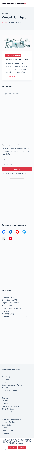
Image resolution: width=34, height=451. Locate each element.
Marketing (6, 377)
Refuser (22, 447)
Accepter (12, 447)
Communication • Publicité (12, 385)
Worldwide (6, 401)
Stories (5, 398)
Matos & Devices (8, 422)
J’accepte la (15, 173)
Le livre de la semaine (10, 391)
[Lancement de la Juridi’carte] (17, 43)
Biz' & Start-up (8, 300)
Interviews (6, 404)
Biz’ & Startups (8, 409)
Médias (5, 388)
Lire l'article (9, 77)
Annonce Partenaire (10, 297)
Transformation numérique (12, 317)
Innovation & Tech (9, 308)
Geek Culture (7, 425)
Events (5, 305)
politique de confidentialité (19, 173)
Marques (5, 314)
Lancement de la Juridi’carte (16, 59)
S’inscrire (17, 169)
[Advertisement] (17, 120)
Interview (6, 311)
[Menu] (31, 3)
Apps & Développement (13, 55)
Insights (5, 382)
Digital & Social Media (10, 303)
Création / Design (9, 430)
